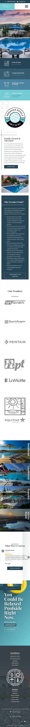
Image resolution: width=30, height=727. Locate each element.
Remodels (15, 693)
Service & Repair (15, 695)
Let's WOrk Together (15, 38)
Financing (15, 661)
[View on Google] (2, 551)
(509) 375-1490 (16, 716)
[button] (1, 557)
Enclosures (15, 665)
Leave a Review (15, 568)
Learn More (6, 458)
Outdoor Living (15, 701)
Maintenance (15, 663)
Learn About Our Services (15, 275)
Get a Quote (11, 629)
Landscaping (15, 699)
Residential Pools (15, 656)
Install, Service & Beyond (16, 64)
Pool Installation (15, 658)
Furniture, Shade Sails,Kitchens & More (16, 96)
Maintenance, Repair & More (17, 74)
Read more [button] (8, 560)
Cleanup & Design (15, 86)
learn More (11, 166)
